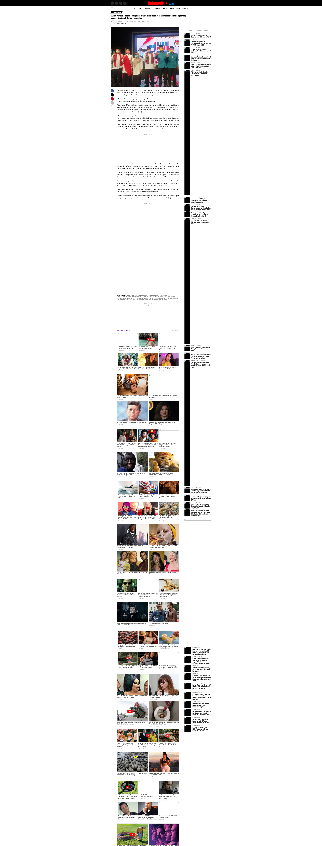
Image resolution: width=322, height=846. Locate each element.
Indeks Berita (185, 8)
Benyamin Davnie (143, 295)
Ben (129, 295)
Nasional (165, 8)
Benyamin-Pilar (122, 296)
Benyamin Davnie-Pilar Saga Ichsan (160, 295)
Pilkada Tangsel (160, 298)
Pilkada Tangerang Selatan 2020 (145, 298)
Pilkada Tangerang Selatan (126, 298)
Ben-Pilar (134, 295)
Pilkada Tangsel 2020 (172, 298)
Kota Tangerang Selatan (136, 296)
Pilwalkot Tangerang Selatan (127, 299)
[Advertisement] (148, 147)
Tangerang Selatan (155, 299)
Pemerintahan (147, 8)
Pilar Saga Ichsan (171, 296)
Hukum (172, 8)
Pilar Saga (161, 296)
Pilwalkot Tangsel (142, 299)
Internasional (157, 8)
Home (134, 8)
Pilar (155, 296)
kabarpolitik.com (122, 23)
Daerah (140, 8)
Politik (178, 8)
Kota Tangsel (148, 296)
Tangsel (164, 299)
